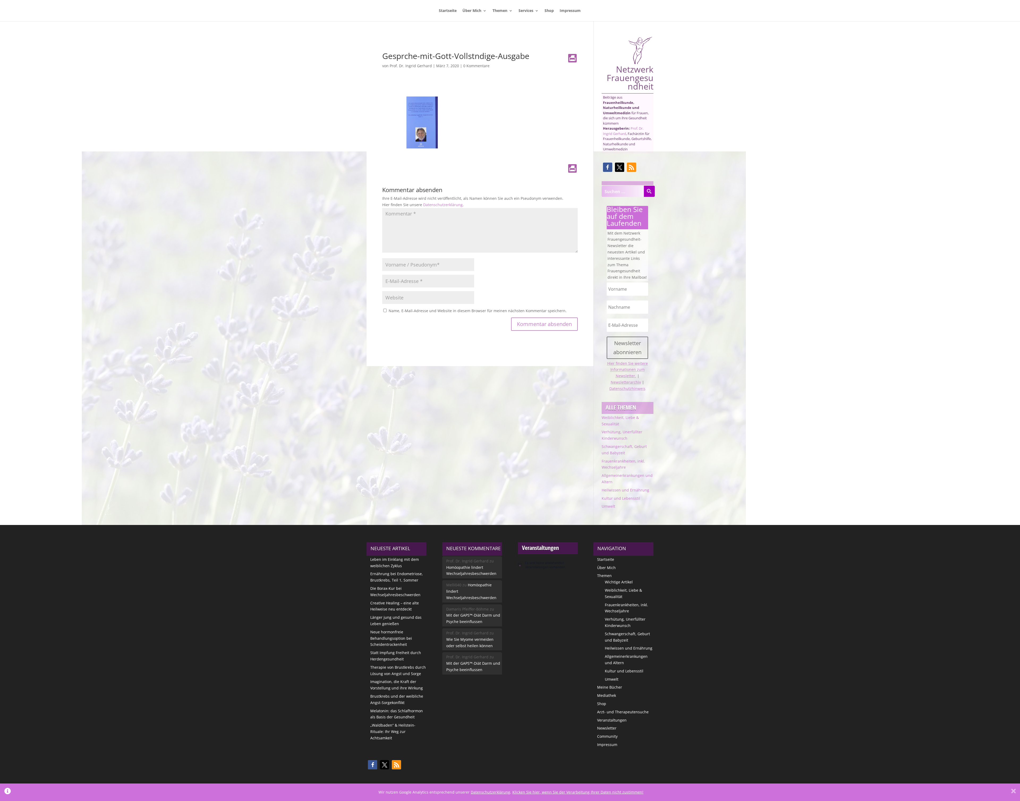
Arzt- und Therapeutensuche (623, 711)
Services (525, 11)
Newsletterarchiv (626, 382)
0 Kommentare (476, 65)
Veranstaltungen (612, 720)
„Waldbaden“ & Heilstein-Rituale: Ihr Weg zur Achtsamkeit (392, 731)
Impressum (570, 11)
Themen (499, 11)
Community (607, 736)
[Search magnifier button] (649, 191)
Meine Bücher (609, 687)
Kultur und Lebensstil (621, 498)
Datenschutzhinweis (627, 388)
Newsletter (607, 728)
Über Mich (471, 11)
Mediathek (606, 695)
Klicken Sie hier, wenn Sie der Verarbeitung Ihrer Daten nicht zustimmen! (577, 792)
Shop (549, 11)
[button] (607, 167)
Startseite (448, 11)
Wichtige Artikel (619, 581)
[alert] (548, 565)
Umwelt (608, 506)
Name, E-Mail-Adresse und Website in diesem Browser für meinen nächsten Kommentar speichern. (478, 310)
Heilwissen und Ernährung (625, 490)
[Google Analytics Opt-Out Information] (7, 792)
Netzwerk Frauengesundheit (630, 77)
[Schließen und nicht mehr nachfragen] (1013, 792)
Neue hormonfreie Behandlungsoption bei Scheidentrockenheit (391, 638)
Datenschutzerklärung (443, 204)
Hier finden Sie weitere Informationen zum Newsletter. (627, 370)
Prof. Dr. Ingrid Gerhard (411, 65)
